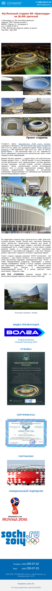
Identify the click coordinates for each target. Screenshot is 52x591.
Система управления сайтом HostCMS (26, 587)
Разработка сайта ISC (26, 584)
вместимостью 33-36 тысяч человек (34, 144)
